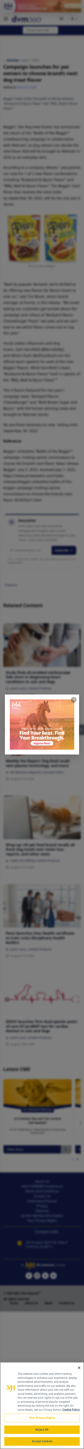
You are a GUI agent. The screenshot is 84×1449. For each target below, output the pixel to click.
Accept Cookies (42, 1441)
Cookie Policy (71, 1409)
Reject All (41, 1429)
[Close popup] (74, 700)
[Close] (79, 1367)
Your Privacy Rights (42, 1418)
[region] (42, 1405)
